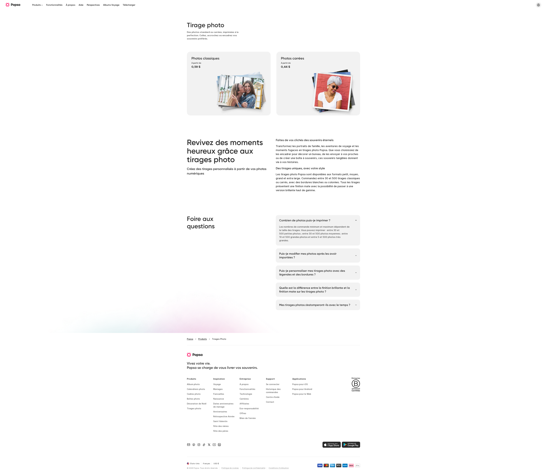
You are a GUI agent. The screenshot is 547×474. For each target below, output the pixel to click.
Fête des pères (220, 431)
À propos (70, 5)
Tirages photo (194, 408)
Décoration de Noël (196, 403)
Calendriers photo (196, 389)
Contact (270, 402)
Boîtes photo (193, 399)
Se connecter (272, 384)
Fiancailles (218, 394)
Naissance (218, 399)
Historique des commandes (273, 390)
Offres (243, 413)
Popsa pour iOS (300, 384)
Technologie (246, 394)
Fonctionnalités (54, 5)
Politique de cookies (230, 468)
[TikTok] (204, 444)
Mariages (218, 389)
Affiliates (244, 403)
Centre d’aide (272, 397)
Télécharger (129, 5)
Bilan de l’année (248, 418)
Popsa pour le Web (301, 394)
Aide (81, 5)
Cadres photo (194, 394)
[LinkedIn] (219, 444)
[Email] (188, 444)
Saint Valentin (220, 421)
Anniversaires (220, 411)
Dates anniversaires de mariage (223, 405)
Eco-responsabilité (249, 408)
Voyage (217, 384)
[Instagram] (199, 444)
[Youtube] (214, 444)
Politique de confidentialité (253, 468)
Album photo (193, 384)
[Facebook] (193, 444)
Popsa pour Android (302, 389)
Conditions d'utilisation (279, 468)
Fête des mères (221, 426)
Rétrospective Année (223, 416)
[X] (209, 444)
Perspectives (93, 5)
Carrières (244, 399)
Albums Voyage (111, 5)
